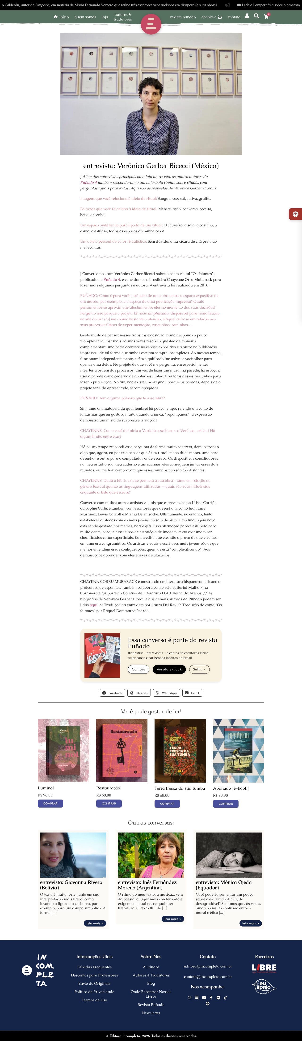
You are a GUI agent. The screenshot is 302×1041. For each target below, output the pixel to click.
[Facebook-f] (211, 998)
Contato (234, 16)
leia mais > (95, 923)
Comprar (226, 804)
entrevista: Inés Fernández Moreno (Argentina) (147, 885)
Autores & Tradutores (151, 975)
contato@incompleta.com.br (208, 976)
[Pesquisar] (256, 16)
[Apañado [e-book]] (238, 781)
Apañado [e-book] (231, 788)
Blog (151, 983)
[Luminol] (63, 781)
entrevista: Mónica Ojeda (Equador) (224, 885)
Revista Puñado (183, 16)
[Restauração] (122, 781)
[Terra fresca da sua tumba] (180, 781)
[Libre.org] (264, 968)
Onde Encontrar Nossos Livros (151, 994)
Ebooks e (208, 16)
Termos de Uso (94, 999)
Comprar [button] (50, 803)
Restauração (108, 788)
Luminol (46, 788)
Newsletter (151, 1012)
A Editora (151, 966)
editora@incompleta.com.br (208, 966)
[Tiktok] (225, 998)
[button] (112, 693)
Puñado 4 (88, 182)
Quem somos (85, 16)
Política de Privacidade (94, 991)
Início (64, 16)
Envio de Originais (94, 983)
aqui (93, 604)
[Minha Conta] (247, 16)
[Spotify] (218, 998)
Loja (105, 16)
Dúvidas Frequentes (94, 966)
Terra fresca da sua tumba (180, 788)
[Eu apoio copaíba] (264, 986)
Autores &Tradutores (123, 17)
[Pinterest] (208, 1004)
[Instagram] (190, 998)
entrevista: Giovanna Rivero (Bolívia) (71, 885)
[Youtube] (204, 998)
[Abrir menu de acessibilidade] (295, 214)
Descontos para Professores (94, 975)
